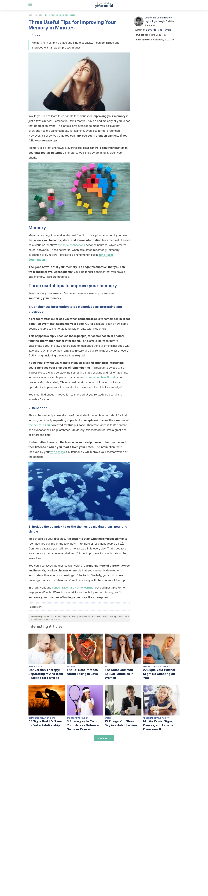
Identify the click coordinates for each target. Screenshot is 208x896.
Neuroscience (35, 15)
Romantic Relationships (156, 666)
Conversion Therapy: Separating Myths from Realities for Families (45, 674)
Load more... (104, 738)
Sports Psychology (77, 718)
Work (108, 718)
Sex (107, 666)
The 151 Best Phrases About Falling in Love (82, 672)
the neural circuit (40, 425)
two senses (57, 451)
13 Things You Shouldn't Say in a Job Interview (123, 723)
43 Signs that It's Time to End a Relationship (45, 723)
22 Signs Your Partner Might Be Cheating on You (159, 674)
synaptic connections (71, 245)
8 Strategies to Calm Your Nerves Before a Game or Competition (83, 725)
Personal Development (156, 718)
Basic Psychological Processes (60, 15)
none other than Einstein (101, 377)
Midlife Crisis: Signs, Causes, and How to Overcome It (158, 725)
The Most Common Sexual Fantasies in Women (119, 674)
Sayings (71, 666)
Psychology (35, 666)
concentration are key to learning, (73, 587)
